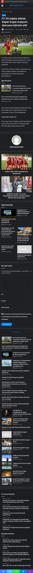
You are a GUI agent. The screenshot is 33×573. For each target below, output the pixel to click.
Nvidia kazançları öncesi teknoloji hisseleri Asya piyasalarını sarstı (15, 405)
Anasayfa (5, 11)
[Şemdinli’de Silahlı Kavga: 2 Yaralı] (7, 442)
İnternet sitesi (5, 307)
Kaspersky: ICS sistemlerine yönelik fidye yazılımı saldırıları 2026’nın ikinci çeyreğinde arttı (22, 363)
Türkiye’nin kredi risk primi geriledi (13, 377)
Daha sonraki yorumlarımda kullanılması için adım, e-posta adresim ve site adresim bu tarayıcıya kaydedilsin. (16, 316)
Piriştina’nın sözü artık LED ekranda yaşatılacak (17, 1)
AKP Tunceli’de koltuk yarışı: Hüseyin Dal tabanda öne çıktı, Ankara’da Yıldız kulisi (15, 347)
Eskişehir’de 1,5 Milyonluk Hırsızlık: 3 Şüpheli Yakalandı (23, 211)
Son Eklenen (16, 332)
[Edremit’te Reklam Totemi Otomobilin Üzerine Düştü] (7, 481)
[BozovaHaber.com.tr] (17, 5)
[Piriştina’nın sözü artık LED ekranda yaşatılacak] (8, 213)
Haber (11, 11)
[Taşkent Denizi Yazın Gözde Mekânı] (7, 465)
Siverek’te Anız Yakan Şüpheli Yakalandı (19, 472)
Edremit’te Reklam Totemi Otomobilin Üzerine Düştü (21, 480)
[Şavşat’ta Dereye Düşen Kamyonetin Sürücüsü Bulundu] (24, 231)
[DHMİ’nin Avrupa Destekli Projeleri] (7, 458)
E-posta (4, 301)
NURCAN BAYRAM (8, 29)
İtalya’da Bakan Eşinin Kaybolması (24, 256)
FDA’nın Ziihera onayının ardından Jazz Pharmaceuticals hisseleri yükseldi (14, 391)
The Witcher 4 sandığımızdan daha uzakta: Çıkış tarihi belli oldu (22, 412)
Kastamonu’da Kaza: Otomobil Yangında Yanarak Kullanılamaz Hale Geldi (21, 88)
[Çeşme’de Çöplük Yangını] (7, 450)
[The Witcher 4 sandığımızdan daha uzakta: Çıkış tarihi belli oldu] (7, 413)
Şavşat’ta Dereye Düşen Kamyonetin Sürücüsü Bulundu (23, 238)
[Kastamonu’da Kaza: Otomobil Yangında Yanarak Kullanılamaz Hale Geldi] (6, 88)
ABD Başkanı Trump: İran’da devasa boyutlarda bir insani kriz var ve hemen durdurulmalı (8, 231)
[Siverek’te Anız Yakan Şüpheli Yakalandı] (7, 473)
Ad (2, 294)
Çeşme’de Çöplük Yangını (21, 448)
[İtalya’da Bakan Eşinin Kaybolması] (24, 249)
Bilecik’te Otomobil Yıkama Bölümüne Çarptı (7, 247)
